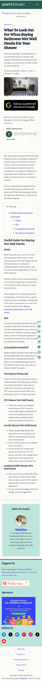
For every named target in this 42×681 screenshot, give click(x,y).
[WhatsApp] (39, 352)
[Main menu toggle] (37, 4)
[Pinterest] (39, 342)
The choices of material (24, 233)
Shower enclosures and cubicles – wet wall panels (18, 309)
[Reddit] (39, 347)
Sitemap (21, 670)
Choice (18, 220)
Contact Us (21, 654)
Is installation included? (25, 228)
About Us (21, 649)
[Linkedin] (39, 326)
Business (7, 24)
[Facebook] (39, 337)
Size (17, 224)
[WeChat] (39, 357)
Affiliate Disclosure (21, 659)
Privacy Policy (21, 665)
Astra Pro (24, 678)
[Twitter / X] (39, 331)
